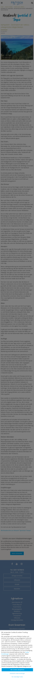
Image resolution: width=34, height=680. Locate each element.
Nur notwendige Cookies (17, 676)
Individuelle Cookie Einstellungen (17, 673)
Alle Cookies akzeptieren (17, 669)
